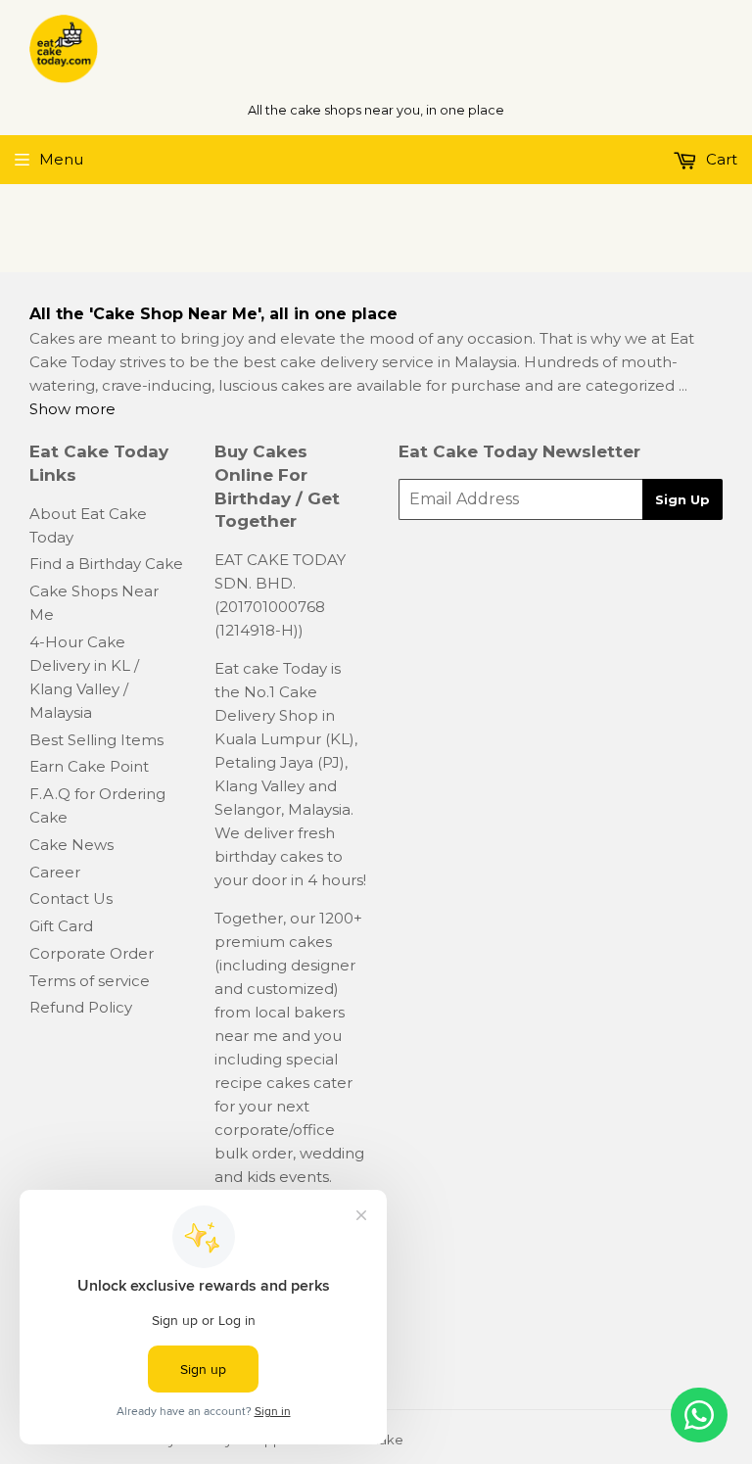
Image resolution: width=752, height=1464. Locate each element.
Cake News (71, 844)
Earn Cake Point (89, 766)
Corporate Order (91, 953)
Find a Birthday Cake (106, 563)
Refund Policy (80, 1007)
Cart (719, 159)
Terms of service (89, 980)
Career (54, 872)
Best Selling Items (96, 740)
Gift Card (61, 926)
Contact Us (71, 898)
